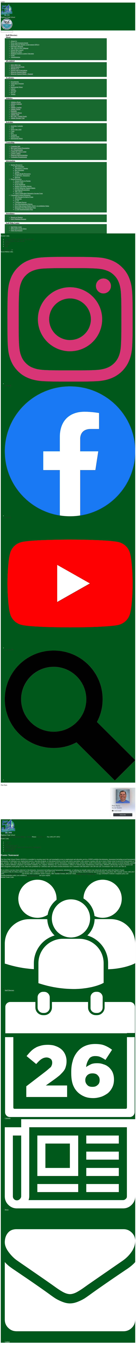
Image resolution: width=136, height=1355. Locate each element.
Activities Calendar (17, 126)
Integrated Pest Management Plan (25, 208)
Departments (15, 82)
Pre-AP (13, 92)
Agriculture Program (17, 83)
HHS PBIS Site (16, 65)
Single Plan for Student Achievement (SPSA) (25, 45)
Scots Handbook (20, 184)
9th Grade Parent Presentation (20, 148)
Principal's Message (17, 46)
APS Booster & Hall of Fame (24, 197)
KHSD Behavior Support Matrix (25, 188)
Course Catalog (16, 153)
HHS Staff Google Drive (18, 229)
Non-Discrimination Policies (24, 204)
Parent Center (19, 183)
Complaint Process (20, 202)
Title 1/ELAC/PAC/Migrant (19, 48)
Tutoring (13, 91)
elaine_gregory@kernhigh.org (85, 873)
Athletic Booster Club (17, 118)
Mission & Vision (16, 52)
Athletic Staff (15, 114)
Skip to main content (7, 3)
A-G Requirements (17, 150)
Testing (13, 94)
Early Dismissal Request (18, 219)
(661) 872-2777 (42, 837)
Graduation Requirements (19, 157)
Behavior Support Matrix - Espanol (22, 74)
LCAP (17, 200)
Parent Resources (16, 179)
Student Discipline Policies (23, 186)
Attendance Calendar (21, 168)
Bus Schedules (19, 170)
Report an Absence (17, 217)
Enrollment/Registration (22, 190)
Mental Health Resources (23, 174)
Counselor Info (15, 146)
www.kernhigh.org (33, 875)
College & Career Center (18, 152)
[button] (8, 37)
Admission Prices (16, 113)
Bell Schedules (19, 166)
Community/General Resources (20, 195)
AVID (13, 85)
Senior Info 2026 (16, 129)
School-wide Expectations (19, 70)
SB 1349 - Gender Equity (19, 116)
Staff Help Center (16, 227)
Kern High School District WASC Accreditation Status (32, 206)
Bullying (17, 177)
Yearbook (14, 135)
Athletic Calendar (16, 104)
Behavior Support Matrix (18, 72)
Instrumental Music (17, 87)
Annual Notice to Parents (23, 181)
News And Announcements (19, 43)
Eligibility (14, 111)
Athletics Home (16, 102)
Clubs (12, 131)
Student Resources (16, 165)
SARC (13, 55)
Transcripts (18, 199)
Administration (15, 57)
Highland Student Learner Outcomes (22, 53)
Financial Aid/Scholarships (19, 155)
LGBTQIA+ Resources (22, 175)
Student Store (15, 137)
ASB (12, 128)
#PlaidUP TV (15, 68)
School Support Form (17, 67)
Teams (13, 106)
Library (13, 89)
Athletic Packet (15, 109)
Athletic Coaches (16, 107)
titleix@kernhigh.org (62, 872)
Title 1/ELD (18, 191)
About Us (14, 41)
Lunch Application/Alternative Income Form (29, 193)
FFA (12, 133)
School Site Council (17, 50)
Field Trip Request (16, 230)
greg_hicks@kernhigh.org (13, 873)
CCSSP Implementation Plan (24, 209)
